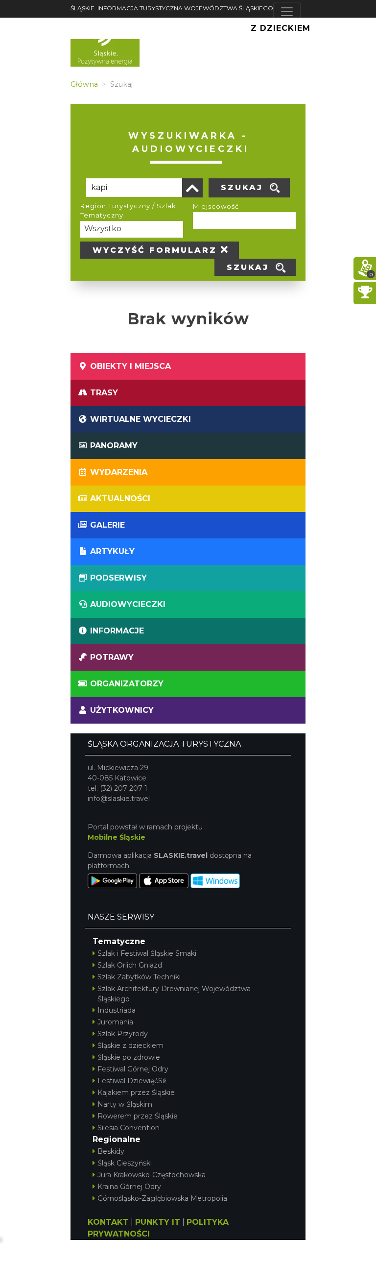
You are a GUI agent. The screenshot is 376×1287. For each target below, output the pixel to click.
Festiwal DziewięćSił (131, 1080)
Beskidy (110, 1151)
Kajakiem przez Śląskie (136, 1092)
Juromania (115, 1022)
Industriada (116, 1010)
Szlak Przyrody (122, 1033)
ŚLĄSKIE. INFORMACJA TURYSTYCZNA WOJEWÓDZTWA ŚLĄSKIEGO (171, 8)
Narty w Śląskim (124, 1104)
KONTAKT (108, 1222)
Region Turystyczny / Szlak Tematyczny (128, 210)
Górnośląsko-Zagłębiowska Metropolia (162, 1198)
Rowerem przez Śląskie (137, 1116)
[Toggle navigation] (287, 12)
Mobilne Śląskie (116, 837)
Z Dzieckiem (280, 28)
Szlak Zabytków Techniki (139, 976)
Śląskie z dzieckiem (130, 1045)
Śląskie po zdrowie (128, 1057)
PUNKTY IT (157, 1222)
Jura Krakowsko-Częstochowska (151, 1174)
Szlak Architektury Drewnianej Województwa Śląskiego (174, 993)
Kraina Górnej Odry (129, 1186)
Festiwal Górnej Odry (132, 1069)
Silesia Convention (128, 1127)
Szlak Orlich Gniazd (129, 965)
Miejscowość (216, 206)
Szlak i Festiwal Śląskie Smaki (146, 953)
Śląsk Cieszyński (124, 1163)
